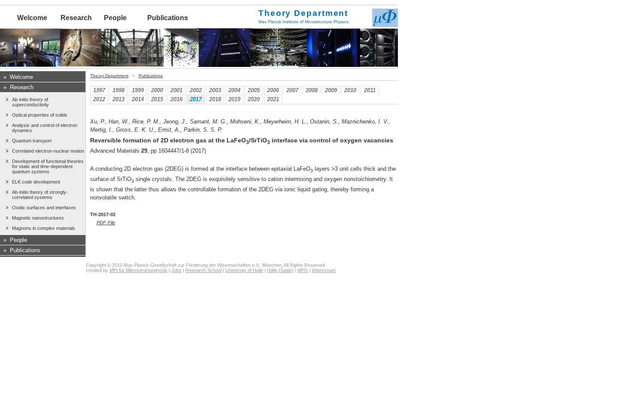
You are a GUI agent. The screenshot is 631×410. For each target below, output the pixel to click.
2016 (176, 99)
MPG (302, 270)
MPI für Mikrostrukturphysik (138, 270)
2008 (312, 90)
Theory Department (109, 75)
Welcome (32, 17)
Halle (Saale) (280, 270)
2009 (331, 90)
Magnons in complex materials (43, 228)
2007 (292, 90)
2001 (176, 90)
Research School (203, 270)
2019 (234, 99)
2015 (157, 99)
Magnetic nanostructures (38, 217)
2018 (215, 99)
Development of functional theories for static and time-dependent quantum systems (48, 166)
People (115, 17)
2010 (350, 90)
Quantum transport (32, 140)
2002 (196, 90)
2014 (138, 99)
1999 (138, 90)
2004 (234, 90)
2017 (196, 99)
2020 (254, 99)
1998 (118, 90)
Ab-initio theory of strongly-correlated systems (40, 195)
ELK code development (36, 181)
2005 (254, 90)
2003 (215, 90)
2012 (99, 99)
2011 (370, 90)
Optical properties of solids (39, 115)
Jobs (176, 270)
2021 (273, 99)
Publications (167, 17)
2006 (273, 90)
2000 (157, 90)
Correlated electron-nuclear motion (48, 151)
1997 (99, 90)
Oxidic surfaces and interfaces (44, 207)
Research (76, 17)
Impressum (324, 270)
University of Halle (244, 270)
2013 (118, 99)
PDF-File (106, 222)
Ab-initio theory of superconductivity (30, 102)
